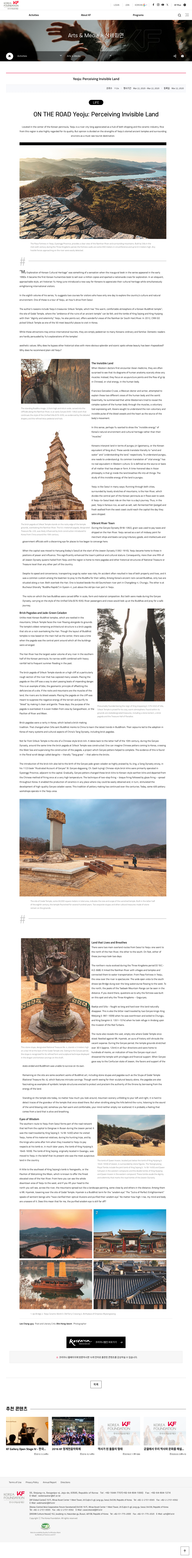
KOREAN (138, 5)
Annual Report (49, 1482)
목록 (96, 1384)
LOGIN (116, 5)
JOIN (127, 5)
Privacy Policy (32, 1482)
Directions (65, 1482)
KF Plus (177, 5)
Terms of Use (15, 1482)
